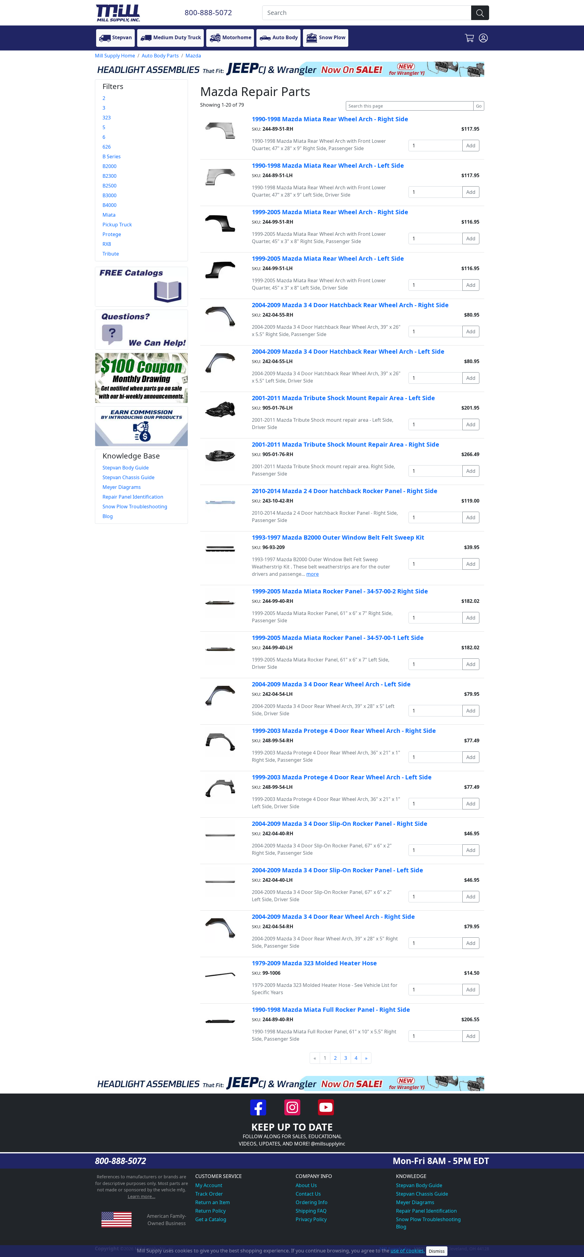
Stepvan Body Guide (419, 1185)
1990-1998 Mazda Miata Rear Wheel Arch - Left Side (328, 165)
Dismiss (437, 1251)
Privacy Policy (311, 1219)
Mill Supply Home (115, 55)
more (312, 574)
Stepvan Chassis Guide (422, 1193)
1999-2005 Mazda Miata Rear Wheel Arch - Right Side (330, 212)
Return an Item (212, 1202)
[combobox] (366, 12)
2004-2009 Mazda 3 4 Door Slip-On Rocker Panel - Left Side (337, 870)
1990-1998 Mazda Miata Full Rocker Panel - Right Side (331, 1009)
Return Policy (210, 1210)
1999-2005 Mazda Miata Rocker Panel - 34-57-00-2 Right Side (340, 591)
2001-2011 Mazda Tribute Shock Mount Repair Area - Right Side (345, 444)
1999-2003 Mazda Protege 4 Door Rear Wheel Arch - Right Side (344, 730)
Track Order (209, 1193)
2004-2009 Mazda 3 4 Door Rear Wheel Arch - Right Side (333, 916)
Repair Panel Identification (426, 1210)
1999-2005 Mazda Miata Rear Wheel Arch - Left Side (328, 258)
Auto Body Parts (160, 55)
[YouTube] (326, 1107)
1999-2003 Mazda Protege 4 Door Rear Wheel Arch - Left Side (342, 777)
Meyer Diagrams (415, 1202)
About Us (306, 1185)
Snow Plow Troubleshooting (428, 1219)
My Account (208, 1185)
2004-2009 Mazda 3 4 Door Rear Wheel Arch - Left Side (331, 684)
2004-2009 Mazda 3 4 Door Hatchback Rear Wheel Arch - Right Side (350, 305)
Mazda (193, 55)
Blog (401, 1226)
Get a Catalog (210, 1219)
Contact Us (308, 1193)
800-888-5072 (208, 12)
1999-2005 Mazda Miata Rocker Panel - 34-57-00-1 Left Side (338, 638)
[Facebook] (259, 1107)
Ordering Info (312, 1202)
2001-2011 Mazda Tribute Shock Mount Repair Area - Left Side (343, 398)
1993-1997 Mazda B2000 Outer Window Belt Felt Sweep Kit (338, 537)
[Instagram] (293, 1107)
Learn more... (141, 1196)
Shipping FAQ (311, 1210)
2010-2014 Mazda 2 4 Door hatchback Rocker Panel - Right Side (344, 491)
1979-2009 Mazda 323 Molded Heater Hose (314, 963)
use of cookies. (408, 1250)
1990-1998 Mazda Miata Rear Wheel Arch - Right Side (330, 119)
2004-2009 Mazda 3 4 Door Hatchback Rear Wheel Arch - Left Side (348, 351)
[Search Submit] (480, 12)
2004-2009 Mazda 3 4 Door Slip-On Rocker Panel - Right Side (339, 823)
